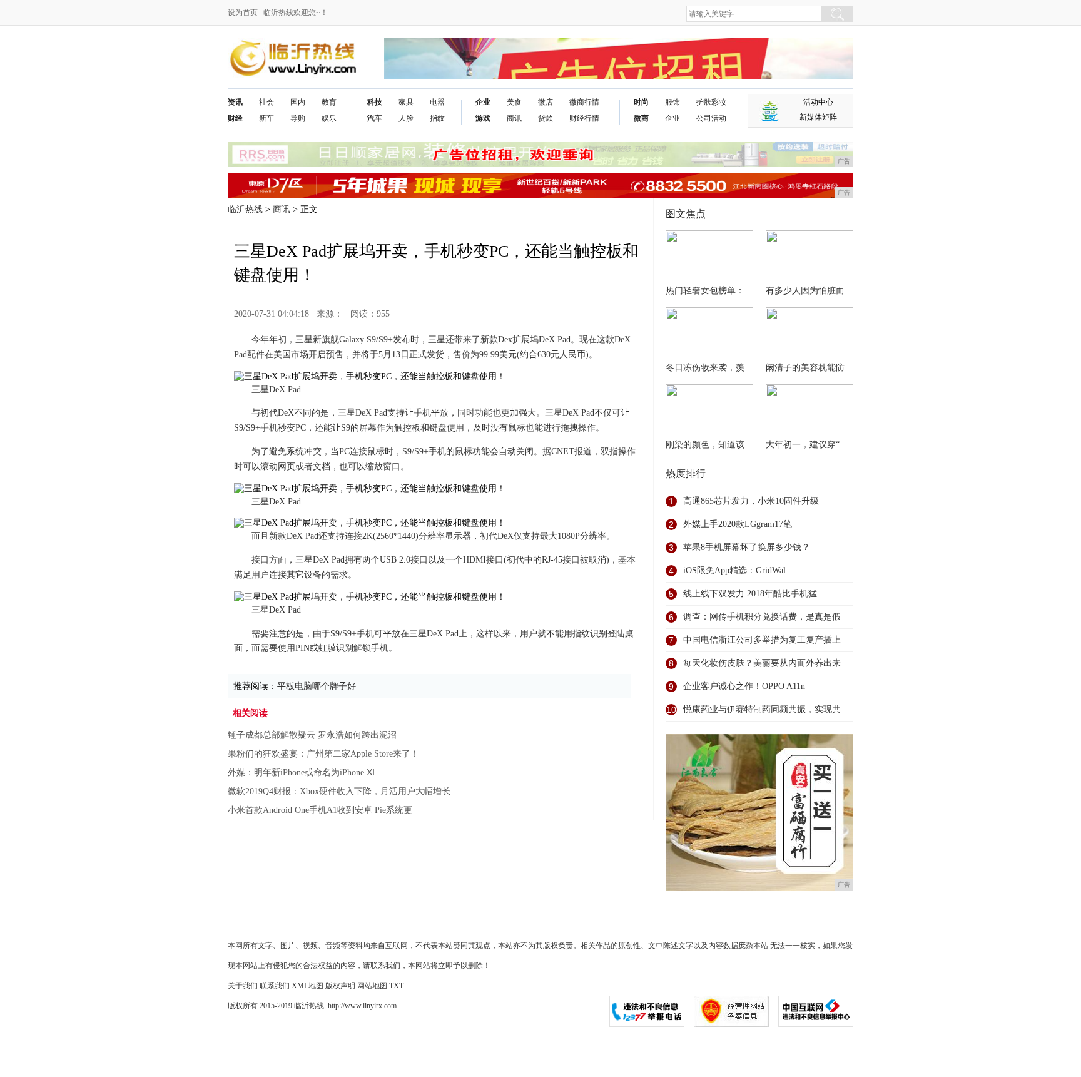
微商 (641, 118)
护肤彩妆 (711, 102)
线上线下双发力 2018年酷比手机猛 (750, 593)
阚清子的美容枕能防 (805, 367)
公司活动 (711, 118)
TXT (396, 985)
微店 (545, 102)
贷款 (545, 118)
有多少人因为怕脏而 (805, 290)
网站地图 (372, 985)
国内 (297, 102)
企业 (482, 102)
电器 (437, 102)
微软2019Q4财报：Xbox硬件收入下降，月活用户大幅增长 (339, 791)
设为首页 (243, 12)
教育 (329, 102)
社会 (266, 102)
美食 (514, 102)
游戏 (482, 118)
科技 (374, 102)
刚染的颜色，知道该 (705, 444)
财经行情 (584, 118)
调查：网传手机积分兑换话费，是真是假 (762, 616)
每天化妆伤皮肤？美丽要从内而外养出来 (762, 663)
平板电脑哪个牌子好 (316, 686)
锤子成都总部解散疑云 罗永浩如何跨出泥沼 (312, 735)
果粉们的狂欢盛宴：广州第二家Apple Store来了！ (323, 753)
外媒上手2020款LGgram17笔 (737, 524)
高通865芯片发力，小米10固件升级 (751, 501)
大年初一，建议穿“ (803, 444)
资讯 (235, 102)
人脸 (406, 118)
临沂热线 (245, 209)
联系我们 (275, 985)
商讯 (514, 118)
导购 (297, 118)
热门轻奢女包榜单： (705, 290)
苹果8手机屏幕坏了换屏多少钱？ (746, 547)
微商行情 (584, 102)
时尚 (641, 102)
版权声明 (340, 985)
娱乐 (329, 118)
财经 (235, 118)
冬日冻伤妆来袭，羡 (705, 367)
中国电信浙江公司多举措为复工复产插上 (762, 640)
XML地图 (307, 985)
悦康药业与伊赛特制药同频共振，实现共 (762, 709)
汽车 (374, 118)
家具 (406, 102)
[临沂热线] (294, 48)
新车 (266, 118)
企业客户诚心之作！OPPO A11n (744, 686)
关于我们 (243, 985)
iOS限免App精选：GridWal (734, 570)
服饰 (672, 102)
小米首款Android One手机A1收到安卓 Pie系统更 (320, 810)
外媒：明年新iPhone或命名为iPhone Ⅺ (301, 772)
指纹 (437, 118)
